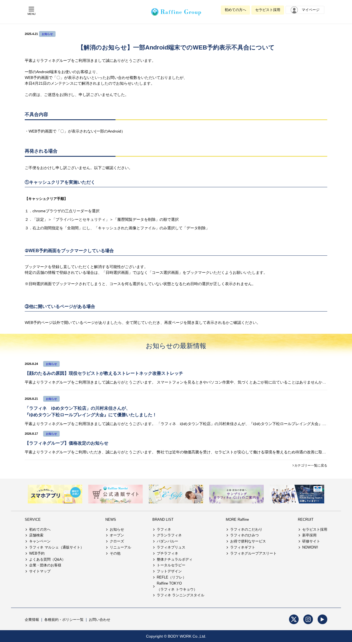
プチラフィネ (167, 553)
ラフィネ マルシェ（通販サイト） (56, 547)
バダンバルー (167, 541)
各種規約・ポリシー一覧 (64, 620)
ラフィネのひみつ (244, 535)
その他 (115, 553)
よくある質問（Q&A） (47, 559)
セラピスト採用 (267, 10)
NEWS (110, 519)
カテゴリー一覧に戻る (310, 465)
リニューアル (120, 547)
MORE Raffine (237, 519)
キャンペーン (40, 541)
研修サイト (311, 541)
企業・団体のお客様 (45, 565)
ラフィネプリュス (171, 547)
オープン (117, 535)
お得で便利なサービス (248, 541)
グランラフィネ (169, 535)
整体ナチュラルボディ (175, 559)
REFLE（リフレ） (171, 577)
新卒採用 (309, 535)
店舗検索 (36, 535)
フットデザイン (169, 571)
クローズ (117, 541)
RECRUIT (306, 519)
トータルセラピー (171, 565)
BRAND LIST (163, 519)
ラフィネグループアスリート (253, 553)
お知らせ (47, 33)
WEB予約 (37, 553)
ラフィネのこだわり (246, 529)
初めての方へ (235, 10)
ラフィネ (164, 529)
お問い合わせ (99, 620)
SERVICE (33, 519)
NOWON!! (310, 547)
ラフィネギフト (242, 547)
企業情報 (32, 620)
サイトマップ (40, 571)
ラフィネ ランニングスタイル (180, 595)
